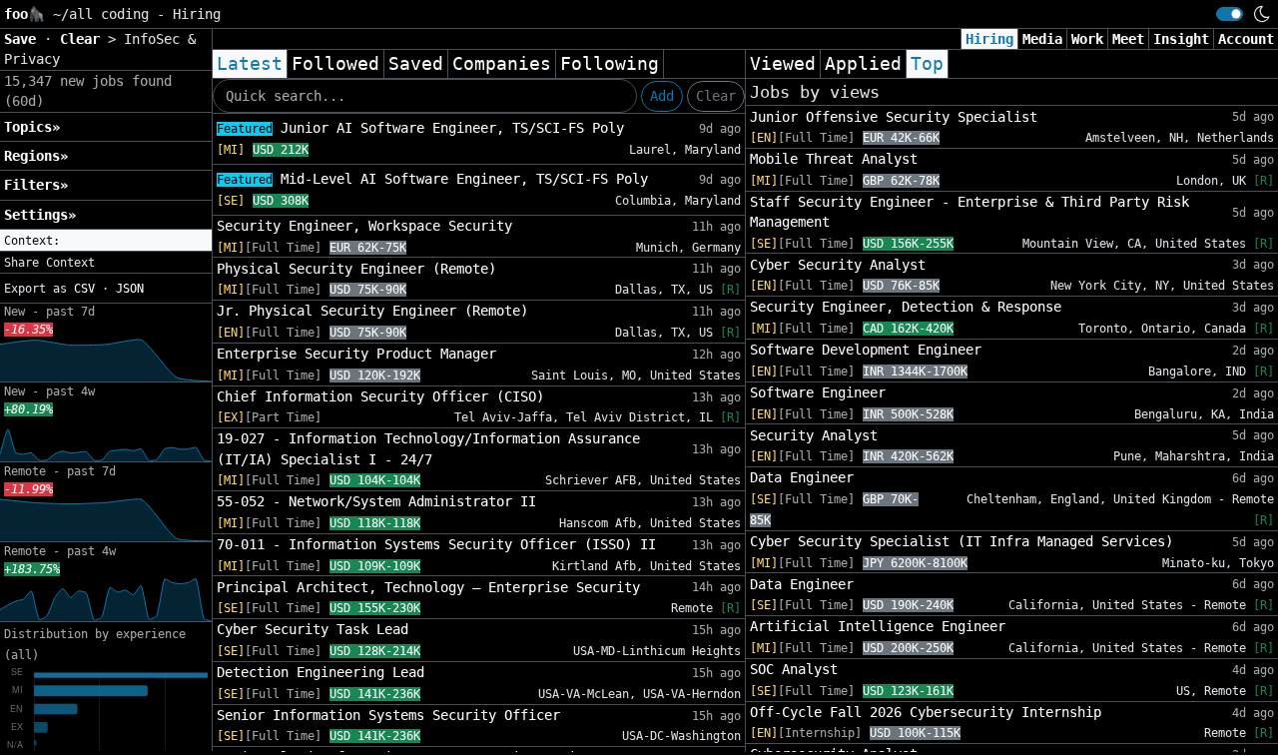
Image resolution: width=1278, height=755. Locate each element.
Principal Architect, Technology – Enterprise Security (428, 587)
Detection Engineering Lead (320, 672)
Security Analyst (814, 435)
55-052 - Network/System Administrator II (376, 501)
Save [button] (24, 39)
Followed (335, 64)
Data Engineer (802, 477)
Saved (415, 64)
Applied (863, 64)
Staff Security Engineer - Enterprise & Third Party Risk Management (969, 212)
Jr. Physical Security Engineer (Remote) (372, 311)
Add (662, 96)
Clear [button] (84, 39)
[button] (106, 241)
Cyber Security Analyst (838, 265)
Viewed (783, 64)
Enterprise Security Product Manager (356, 354)
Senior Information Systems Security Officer (388, 715)
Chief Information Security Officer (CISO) (380, 396)
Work (1087, 39)
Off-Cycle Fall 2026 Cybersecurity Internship (925, 712)
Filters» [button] (36, 185)
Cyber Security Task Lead (312, 629)
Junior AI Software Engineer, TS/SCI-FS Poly (420, 128)
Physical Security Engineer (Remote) (356, 269)
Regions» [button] (36, 156)
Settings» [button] (40, 215)
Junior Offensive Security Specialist (893, 117)
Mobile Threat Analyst (834, 159)
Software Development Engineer (865, 350)
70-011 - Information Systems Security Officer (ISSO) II (436, 544)
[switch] (1229, 14)
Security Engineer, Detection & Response (905, 307)
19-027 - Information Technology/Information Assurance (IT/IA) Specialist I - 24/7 (428, 448)
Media (1042, 39)
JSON (130, 289)
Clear (716, 96)
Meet (1128, 39)
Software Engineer (818, 392)
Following (609, 64)
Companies (501, 64)
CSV (84, 289)
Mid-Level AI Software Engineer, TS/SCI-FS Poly (432, 179)
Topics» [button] (32, 127)
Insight (1181, 39)
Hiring (989, 39)
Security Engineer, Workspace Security (364, 226)
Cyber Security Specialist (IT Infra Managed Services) (961, 541)
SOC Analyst (794, 669)
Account (1246, 39)
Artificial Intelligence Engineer (877, 626)
